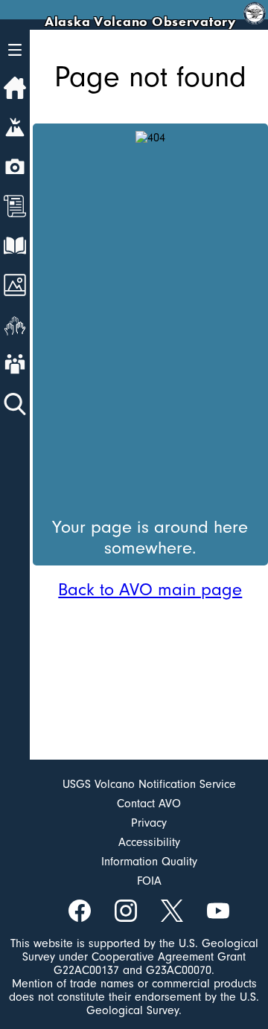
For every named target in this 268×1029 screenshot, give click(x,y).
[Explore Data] (15, 245)
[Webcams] (15, 167)
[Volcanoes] (15, 127)
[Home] (15, 88)
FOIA (149, 881)
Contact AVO (149, 803)
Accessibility (149, 842)
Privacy (149, 823)
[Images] (15, 285)
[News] (15, 206)
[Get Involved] (15, 324)
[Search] (15, 404)
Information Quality (149, 861)
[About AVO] (15, 364)
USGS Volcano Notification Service (149, 784)
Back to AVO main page (150, 589)
